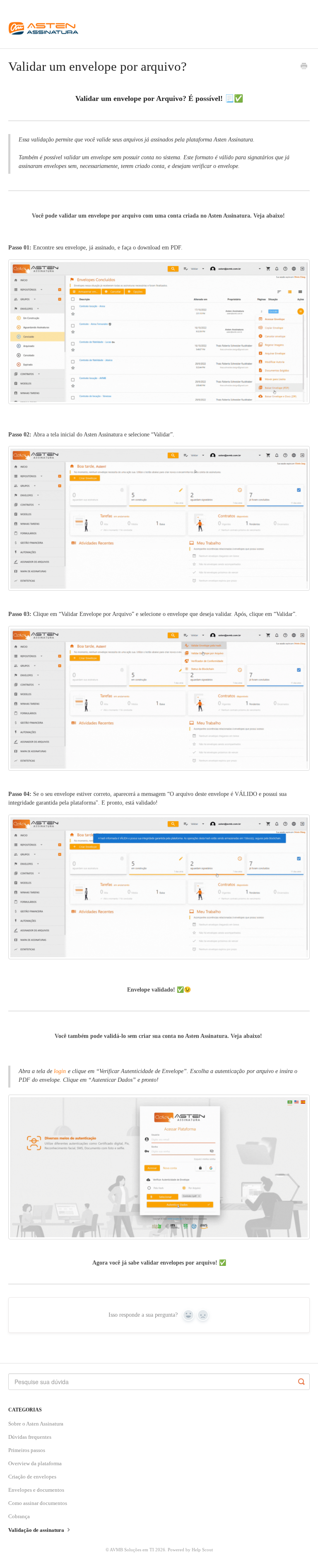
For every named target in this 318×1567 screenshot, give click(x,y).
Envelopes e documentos (36, 1490)
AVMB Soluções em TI (132, 1549)
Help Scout (202, 1549)
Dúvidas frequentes (29, 1437)
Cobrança (19, 1516)
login (60, 1071)
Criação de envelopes (32, 1477)
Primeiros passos (26, 1450)
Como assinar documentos (37, 1503)
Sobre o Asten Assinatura (35, 1424)
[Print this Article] (304, 67)
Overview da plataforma (35, 1463)
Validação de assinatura (36, 1530)
